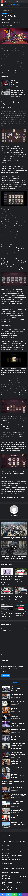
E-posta (3, 654)
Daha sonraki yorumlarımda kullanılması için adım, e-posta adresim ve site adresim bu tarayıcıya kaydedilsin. (13, 669)
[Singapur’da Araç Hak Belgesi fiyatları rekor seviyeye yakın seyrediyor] (5, 92)
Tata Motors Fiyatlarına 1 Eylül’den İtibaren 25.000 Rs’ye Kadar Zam (18, 795)
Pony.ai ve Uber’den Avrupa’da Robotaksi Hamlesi (7, 596)
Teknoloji (10, 10)
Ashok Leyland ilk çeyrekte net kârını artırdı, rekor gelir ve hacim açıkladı (7, 614)
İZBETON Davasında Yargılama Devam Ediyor (18, 823)
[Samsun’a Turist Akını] (6, 769)
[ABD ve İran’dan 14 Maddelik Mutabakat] (6, 789)
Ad (2, 649)
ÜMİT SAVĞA (6, 22)
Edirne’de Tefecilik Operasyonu (16, 715)
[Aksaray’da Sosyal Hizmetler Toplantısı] (6, 811)
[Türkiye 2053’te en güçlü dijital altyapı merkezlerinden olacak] (6, 804)
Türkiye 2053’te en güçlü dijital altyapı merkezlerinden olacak (18, 803)
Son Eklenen (14, 682)
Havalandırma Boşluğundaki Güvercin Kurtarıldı (17, 775)
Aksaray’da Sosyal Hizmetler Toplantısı (17, 809)
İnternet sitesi (4, 660)
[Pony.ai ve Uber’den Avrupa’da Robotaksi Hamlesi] (7, 590)
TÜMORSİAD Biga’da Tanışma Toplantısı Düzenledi (17, 688)
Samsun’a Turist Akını (17, 767)
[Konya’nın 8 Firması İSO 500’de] (6, 818)
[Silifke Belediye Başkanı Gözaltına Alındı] (6, 696)
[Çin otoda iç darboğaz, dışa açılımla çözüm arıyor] (21, 590)
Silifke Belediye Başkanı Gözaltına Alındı (18, 695)
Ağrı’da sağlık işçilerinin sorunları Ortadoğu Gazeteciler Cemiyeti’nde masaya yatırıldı (18, 746)
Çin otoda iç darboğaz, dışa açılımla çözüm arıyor (19, 597)
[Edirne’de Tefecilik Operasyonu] (6, 717)
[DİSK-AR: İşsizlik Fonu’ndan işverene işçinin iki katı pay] (6, 738)
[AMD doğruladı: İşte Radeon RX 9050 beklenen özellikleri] (5, 83)
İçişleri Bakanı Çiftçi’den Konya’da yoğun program (18, 730)
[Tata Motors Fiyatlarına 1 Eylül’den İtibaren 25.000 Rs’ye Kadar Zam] (6, 796)
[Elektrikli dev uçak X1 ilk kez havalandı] (21, 607)
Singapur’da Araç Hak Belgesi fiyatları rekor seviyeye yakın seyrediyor (18, 92)
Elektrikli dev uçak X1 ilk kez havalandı (20, 612)
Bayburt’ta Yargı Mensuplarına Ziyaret (17, 709)
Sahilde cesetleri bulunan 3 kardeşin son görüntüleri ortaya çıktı (18, 723)
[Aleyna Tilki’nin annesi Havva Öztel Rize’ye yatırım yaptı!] (6, 762)
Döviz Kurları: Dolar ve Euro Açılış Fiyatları (17, 702)
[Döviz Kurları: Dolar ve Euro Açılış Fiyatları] (6, 703)
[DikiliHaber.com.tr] (14, 5)
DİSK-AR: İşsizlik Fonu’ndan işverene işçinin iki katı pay (18, 737)
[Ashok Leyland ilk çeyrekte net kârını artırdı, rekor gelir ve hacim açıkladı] (7, 607)
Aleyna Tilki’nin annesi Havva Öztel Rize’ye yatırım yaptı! (17, 761)
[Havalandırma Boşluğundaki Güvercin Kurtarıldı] (6, 776)
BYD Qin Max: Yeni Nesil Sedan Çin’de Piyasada (20, 578)
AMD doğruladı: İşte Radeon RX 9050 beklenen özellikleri (18, 83)
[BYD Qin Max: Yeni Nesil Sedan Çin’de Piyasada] (21, 571)
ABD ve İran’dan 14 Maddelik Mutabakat (17, 788)
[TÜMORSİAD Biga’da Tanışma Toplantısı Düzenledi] (6, 689)
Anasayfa (5, 10)
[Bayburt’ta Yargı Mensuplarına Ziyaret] (6, 710)
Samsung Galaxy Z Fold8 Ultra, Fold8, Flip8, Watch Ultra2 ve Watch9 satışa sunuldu (6, 579)
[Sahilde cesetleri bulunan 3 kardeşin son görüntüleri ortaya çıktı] (6, 724)
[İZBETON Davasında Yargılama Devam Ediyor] (6, 825)
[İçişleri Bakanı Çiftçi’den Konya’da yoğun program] (6, 731)
